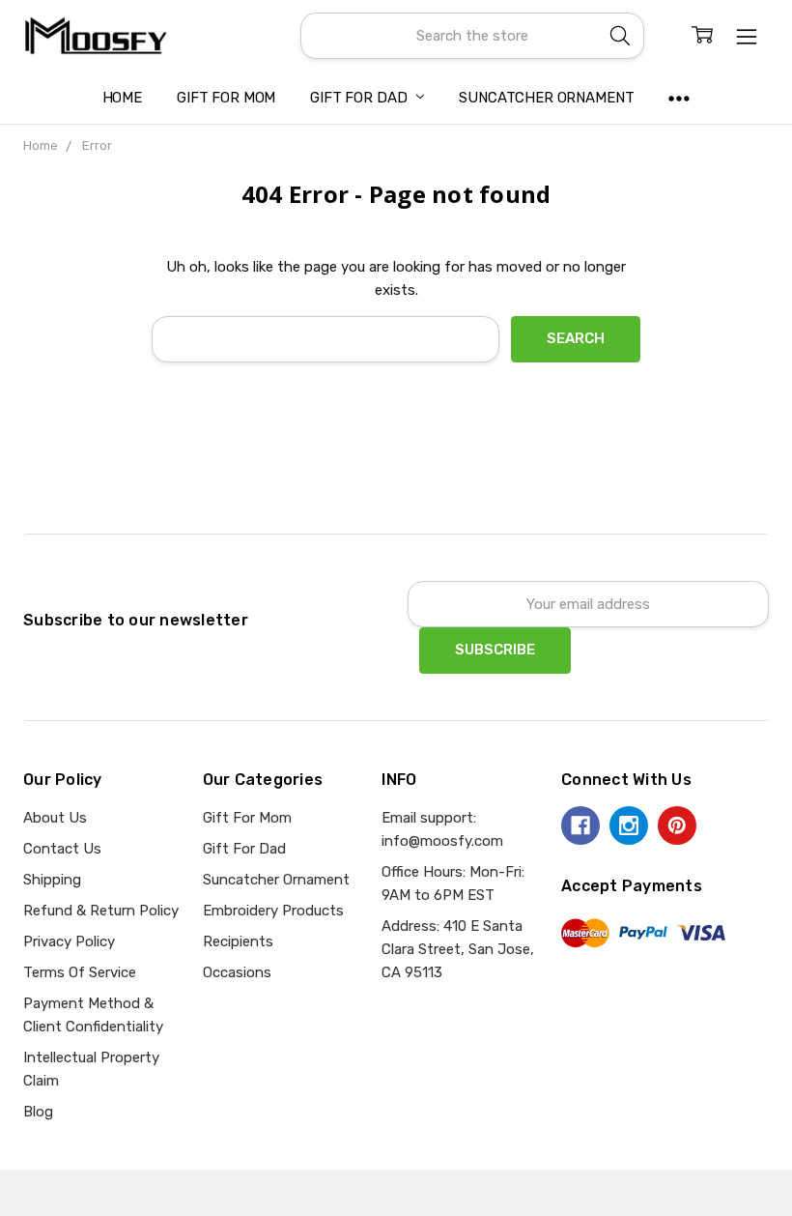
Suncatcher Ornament (546, 97)
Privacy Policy (69, 941)
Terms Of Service (79, 972)
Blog (38, 1111)
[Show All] (679, 98)
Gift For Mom (226, 97)
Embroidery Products (273, 910)
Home (122, 97)
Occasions (237, 972)
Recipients (238, 941)
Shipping (52, 879)
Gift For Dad (360, 97)
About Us (55, 817)
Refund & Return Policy (101, 910)
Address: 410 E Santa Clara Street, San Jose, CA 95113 (458, 949)
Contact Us (62, 848)
